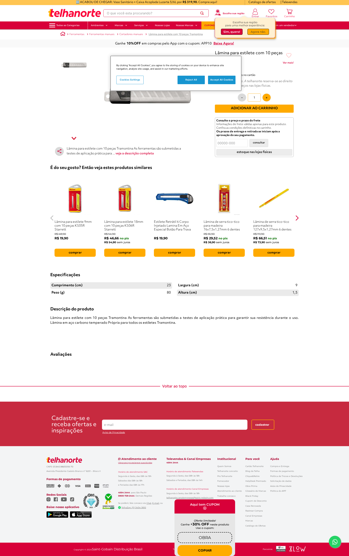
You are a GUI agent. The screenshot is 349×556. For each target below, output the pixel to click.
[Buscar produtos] (202, 13)
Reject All (191, 79)
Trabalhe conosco (226, 496)
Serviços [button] (139, 25)
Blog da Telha (252, 471)
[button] (68, 25)
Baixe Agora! (223, 43)
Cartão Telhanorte (254, 466)
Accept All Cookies (221, 79)
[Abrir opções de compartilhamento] (59, 151)
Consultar (259, 142)
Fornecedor (223, 481)
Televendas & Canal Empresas (188, 459)
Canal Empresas (253, 516)
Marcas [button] (119, 25)
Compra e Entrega (279, 466)
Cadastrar (262, 425)
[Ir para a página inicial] (74, 13)
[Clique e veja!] (288, 63)
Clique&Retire (252, 476)
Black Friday (251, 496)
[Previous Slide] (52, 218)
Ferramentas (76, 34)
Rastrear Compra (254, 510)
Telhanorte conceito (227, 471)
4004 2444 (124, 492)
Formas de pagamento (282, 471)
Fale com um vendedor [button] (281, 25)
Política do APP (278, 491)
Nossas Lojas (162, 25)
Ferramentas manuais (102, 34)
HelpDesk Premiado (255, 481)
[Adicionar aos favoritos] (289, 55)
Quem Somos (224, 466)
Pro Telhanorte (224, 476)
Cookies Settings (130, 79)
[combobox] (156, 13)
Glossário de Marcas (255, 491)
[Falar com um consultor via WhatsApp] (335, 542)
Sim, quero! (231, 32)
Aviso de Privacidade (113, 432)
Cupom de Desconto (256, 501)
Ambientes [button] (97, 25)
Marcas (249, 520)
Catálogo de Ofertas (255, 525)
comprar (75, 252)
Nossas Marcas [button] (184, 25)
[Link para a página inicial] (62, 34)
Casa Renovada (253, 506)
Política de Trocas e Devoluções (286, 476)
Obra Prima (251, 486)
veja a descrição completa (135, 153)
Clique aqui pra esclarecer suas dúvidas (135, 463)
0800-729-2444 (126, 496)
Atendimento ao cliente (229, 491)
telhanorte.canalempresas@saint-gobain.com (189, 498)
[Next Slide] (297, 218)
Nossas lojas (223, 486)
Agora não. (258, 32)
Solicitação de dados (280, 481)
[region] (176, 73)
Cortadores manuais (131, 34)
